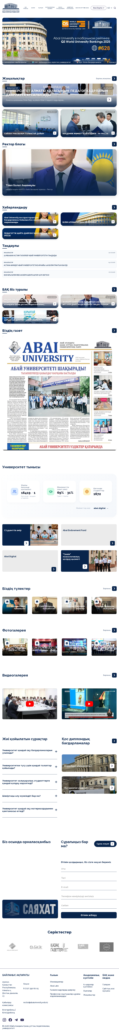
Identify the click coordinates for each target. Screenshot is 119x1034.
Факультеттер (79, 7)
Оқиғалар (87, 991)
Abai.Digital (97, 8)
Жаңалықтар (89, 995)
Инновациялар (56, 982)
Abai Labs (54, 986)
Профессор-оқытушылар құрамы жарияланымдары (65, 995)
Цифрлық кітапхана (70, 8)
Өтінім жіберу (89, 915)
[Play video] (30, 704)
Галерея (106, 984)
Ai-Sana (86, 7)
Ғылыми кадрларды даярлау (62, 990)
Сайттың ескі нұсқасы (108, 990)
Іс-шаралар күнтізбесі (88, 985)
